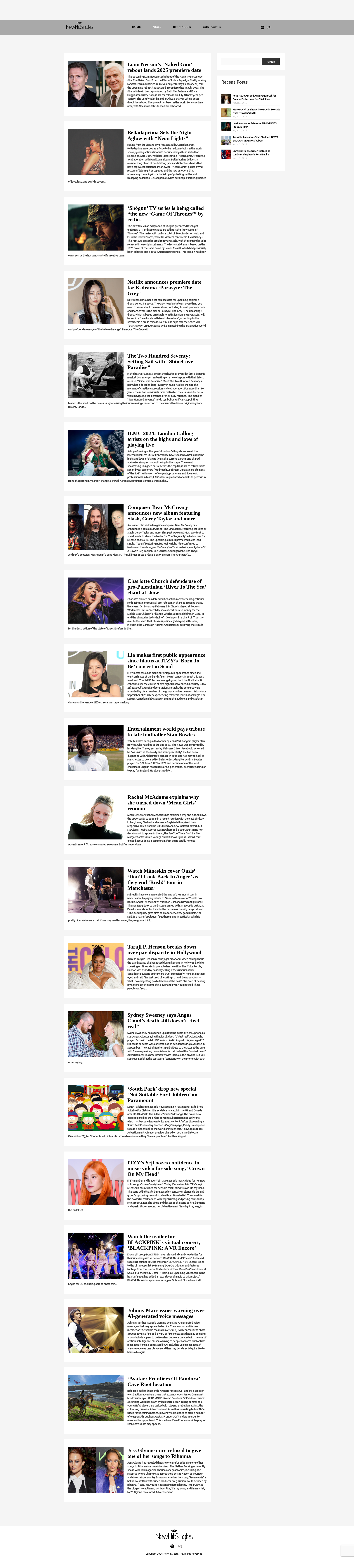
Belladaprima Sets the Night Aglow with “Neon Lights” (159, 135)
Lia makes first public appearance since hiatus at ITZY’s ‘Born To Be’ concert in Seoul (166, 660)
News (157, 26)
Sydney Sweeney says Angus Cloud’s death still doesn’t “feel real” (163, 1020)
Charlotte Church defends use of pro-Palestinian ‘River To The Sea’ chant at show (166, 586)
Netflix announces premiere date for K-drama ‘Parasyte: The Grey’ (164, 287)
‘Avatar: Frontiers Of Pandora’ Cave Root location (163, 1381)
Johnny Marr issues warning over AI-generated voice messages (165, 1313)
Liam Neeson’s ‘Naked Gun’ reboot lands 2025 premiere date (164, 67)
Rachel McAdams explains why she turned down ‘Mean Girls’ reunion (163, 802)
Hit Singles (182, 26)
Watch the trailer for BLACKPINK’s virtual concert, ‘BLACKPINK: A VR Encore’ (163, 1242)
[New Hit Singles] (79, 27)
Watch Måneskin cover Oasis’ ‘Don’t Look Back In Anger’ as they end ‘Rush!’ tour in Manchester (162, 879)
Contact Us (212, 26)
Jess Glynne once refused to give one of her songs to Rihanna (164, 1453)
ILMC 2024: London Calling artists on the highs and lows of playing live (162, 439)
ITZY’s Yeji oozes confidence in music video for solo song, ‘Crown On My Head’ (166, 1168)
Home (136, 26)
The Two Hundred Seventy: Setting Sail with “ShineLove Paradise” (160, 361)
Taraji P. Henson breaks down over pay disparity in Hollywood (164, 949)
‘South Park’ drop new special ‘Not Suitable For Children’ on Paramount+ (162, 1094)
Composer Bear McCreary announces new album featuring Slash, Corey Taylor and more (164, 513)
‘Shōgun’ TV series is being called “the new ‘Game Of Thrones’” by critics (165, 213)
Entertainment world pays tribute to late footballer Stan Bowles (166, 731)
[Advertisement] (172, 11)
